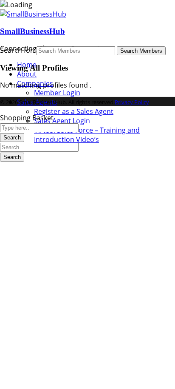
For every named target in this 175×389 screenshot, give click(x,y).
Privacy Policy (132, 102)
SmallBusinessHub (32, 31)
